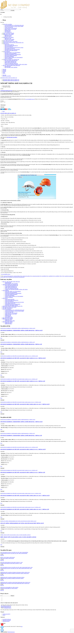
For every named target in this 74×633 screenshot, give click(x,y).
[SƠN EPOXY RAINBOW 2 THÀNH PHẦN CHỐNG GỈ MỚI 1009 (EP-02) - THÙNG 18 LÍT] (17, 328)
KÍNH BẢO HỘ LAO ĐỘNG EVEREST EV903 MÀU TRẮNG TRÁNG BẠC (14, 573)
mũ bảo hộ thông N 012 (18, 276)
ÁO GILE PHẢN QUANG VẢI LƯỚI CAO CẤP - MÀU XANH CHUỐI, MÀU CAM (16, 568)
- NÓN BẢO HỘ (8, 315)
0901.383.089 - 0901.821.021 (6, 605)
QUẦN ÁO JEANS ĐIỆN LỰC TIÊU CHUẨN (8, 588)
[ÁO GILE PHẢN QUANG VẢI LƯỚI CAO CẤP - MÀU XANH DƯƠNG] (14, 552)
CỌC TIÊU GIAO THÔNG (7, 308)
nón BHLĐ (57, 276)
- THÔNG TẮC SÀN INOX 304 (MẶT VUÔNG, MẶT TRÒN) (16, 289)
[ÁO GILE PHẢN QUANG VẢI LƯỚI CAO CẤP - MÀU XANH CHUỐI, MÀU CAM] (16, 567)
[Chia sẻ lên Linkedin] (4, 109)
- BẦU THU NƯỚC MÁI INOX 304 (11, 285)
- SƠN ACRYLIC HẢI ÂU (9, 299)
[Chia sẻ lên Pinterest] (6, 109)
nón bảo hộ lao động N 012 (27, 276)
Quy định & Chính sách (7, 619)
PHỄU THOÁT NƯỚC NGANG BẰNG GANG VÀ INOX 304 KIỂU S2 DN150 (18, 537)
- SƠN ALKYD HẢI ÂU (9, 301)
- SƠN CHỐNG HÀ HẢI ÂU (10, 303)
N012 (61, 276)
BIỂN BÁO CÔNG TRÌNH (7, 321)
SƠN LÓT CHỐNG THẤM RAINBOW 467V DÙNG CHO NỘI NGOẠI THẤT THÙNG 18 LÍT (22, 523)
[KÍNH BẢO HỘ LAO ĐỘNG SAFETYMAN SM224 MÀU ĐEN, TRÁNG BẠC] (15, 582)
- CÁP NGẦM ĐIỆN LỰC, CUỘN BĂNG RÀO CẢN (14, 310)
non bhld (66, 276)
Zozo (21, 626)
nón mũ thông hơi (21, 277)
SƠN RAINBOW (6, 290)
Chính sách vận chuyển (7, 620)
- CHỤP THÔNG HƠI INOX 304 (11, 286)
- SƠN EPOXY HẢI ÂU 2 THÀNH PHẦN (12, 304)
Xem (1, 338)
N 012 (63, 276)
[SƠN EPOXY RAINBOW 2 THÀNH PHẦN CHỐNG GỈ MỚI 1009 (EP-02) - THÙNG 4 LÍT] (17, 342)
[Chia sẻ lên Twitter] (2, 109)
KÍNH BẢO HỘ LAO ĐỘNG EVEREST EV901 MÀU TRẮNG (12, 578)
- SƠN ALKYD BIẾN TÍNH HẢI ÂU (11, 300)
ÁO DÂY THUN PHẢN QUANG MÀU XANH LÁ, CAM (11, 563)
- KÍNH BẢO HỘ (8, 314)
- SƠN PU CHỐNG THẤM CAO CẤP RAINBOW (14, 296)
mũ (6, 277)
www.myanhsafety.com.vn (29, 99)
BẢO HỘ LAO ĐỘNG (7, 309)
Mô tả (4, 111)
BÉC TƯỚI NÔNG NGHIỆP (8, 317)
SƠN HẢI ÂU (5, 298)
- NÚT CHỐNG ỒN (8, 316)
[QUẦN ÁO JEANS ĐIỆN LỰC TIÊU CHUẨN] (9, 587)
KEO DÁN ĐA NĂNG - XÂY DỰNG (9, 307)
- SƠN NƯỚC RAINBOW (9, 295)
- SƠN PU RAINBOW (9, 297)
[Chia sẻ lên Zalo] (10, 109)
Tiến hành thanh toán (11, 631)
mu (7, 277)
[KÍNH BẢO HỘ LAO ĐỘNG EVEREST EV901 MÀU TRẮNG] (12, 577)
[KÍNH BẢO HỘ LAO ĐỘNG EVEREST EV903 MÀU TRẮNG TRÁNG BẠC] (15, 572)
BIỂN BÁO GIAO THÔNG (8, 318)
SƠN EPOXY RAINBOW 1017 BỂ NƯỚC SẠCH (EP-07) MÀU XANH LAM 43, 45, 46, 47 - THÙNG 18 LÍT (25, 404)
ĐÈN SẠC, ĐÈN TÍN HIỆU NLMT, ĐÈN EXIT (11, 281)
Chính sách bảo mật (6, 621)
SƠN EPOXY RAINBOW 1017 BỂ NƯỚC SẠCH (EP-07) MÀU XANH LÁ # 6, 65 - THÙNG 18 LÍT (23, 358)
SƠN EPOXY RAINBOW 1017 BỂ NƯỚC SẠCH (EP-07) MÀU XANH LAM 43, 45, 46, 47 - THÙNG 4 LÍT (24, 509)
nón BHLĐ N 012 (45, 276)
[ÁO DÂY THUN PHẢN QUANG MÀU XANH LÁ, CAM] (11, 562)
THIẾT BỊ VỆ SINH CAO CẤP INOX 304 (10, 284)
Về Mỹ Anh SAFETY (6, 614)
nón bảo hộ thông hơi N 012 (8, 276)
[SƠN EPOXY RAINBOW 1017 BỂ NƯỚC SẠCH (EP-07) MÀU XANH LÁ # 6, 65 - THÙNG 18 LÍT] (0, 378)
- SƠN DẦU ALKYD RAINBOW (11, 292)
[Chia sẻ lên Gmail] (7, 109)
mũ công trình (15, 277)
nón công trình (70, 276)
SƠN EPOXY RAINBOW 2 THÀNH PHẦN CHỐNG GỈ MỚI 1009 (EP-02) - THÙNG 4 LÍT (21, 344)
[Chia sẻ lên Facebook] (1, 109)
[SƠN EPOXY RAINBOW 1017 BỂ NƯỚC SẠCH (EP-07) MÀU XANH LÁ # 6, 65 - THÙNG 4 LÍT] (18, 379)
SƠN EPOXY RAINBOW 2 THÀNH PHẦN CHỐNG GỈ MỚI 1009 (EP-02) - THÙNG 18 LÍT (21, 330)
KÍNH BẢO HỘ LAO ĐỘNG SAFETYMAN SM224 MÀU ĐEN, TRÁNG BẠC (14, 583)
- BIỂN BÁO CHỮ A (8, 322)
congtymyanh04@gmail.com (6, 606)
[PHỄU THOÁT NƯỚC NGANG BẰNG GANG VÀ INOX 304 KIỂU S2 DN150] (15, 534)
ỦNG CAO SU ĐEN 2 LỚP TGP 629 (7, 558)
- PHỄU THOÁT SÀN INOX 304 (11, 287)
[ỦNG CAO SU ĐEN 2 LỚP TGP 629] (7, 557)
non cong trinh (2, 277)
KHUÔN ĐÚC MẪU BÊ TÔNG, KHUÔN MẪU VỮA (12, 306)
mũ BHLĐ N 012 (52, 276)
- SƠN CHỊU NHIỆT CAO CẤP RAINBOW (13, 291)
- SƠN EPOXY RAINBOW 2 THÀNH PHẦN (13, 293)
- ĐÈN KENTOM (8, 282)
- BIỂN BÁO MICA (8, 323)
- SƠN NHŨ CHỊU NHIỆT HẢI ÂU (11, 305)
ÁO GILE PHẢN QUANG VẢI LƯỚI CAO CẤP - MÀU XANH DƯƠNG (13, 553)
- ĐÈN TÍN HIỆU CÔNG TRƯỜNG (11, 283)
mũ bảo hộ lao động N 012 (37, 276)
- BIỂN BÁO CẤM (8, 319)
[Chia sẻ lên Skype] (9, 109)
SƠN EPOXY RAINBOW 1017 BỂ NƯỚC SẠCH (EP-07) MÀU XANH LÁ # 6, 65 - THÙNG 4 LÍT (22, 381)
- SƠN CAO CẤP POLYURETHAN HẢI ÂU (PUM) (14, 302)
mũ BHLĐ (11, 277)
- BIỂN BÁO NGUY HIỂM (10, 320)
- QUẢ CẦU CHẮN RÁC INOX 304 (11, 288)
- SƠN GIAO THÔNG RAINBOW (11, 294)
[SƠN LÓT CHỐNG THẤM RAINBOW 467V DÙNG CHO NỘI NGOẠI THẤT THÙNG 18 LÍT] (18, 521)
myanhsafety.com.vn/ (7, 607)
